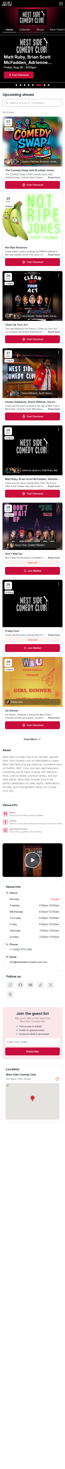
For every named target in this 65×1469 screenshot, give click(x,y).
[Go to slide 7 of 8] (44, 85)
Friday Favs (12, 630)
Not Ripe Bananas (16, 247)
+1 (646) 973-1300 (21, 949)
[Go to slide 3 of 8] (24, 85)
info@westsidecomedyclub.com (28, 962)
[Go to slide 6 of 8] (38, 85)
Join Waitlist (34, 570)
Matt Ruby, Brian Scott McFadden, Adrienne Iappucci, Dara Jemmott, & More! (32, 479)
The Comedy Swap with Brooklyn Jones (29, 170)
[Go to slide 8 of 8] (48, 85)
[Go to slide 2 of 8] (20, 85)
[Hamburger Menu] (60, 4)
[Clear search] (59, 103)
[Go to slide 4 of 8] (29, 85)
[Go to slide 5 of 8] (33, 85)
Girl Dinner (11, 710)
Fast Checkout (35, 184)
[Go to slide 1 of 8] (16, 85)
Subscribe (32, 1051)
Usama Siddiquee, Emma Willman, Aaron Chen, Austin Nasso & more (30, 402)
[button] (32, 1098)
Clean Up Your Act (16, 324)
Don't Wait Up (13, 553)
